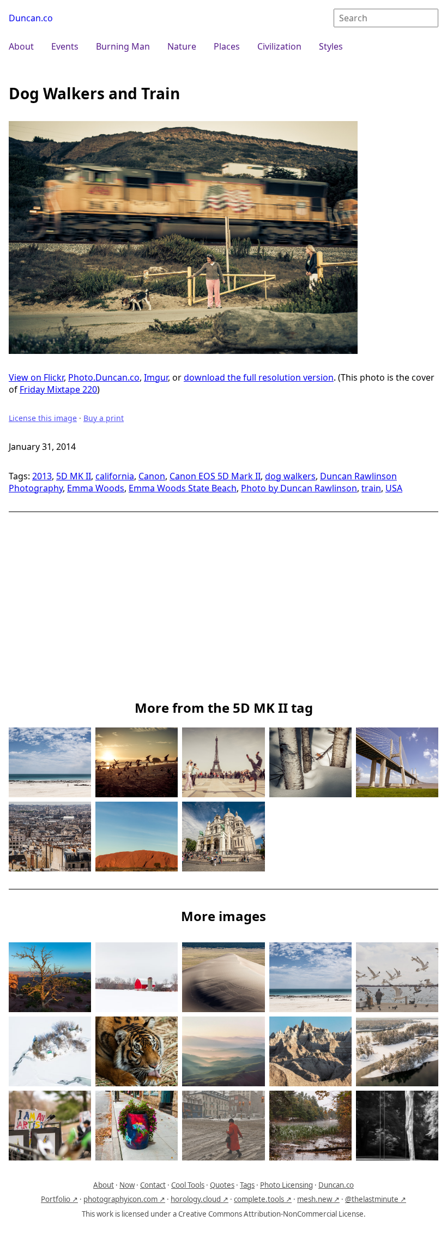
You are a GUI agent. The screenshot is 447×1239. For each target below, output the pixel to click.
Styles (331, 46)
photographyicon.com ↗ (124, 1199)
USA (393, 488)
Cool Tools (187, 1185)
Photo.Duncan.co (104, 377)
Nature (181, 46)
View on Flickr (36, 377)
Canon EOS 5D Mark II (215, 476)
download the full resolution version (259, 377)
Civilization (279, 46)
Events (64, 46)
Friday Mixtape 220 (58, 389)
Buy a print (103, 418)
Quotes (222, 1185)
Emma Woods (95, 488)
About (21, 46)
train (371, 488)
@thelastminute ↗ (375, 1199)
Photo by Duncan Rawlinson (299, 488)
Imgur (156, 377)
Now (127, 1185)
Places (227, 46)
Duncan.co (31, 18)
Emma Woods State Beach (183, 488)
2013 (42, 476)
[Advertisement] (223, 611)
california (114, 476)
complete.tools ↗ (263, 1199)
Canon (151, 476)
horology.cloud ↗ (199, 1199)
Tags (247, 1185)
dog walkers (290, 476)
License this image (43, 418)
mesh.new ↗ (318, 1199)
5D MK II (73, 476)
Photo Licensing (286, 1185)
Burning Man (123, 46)
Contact (153, 1185)
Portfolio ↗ (59, 1199)
